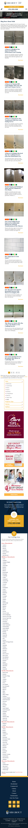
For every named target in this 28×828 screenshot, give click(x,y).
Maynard (4, 604)
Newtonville (5, 619)
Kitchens (8, 391)
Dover (4, 682)
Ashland (4, 563)
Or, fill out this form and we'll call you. (14, 525)
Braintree (4, 674)
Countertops (9, 385)
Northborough (5, 764)
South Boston (5, 755)
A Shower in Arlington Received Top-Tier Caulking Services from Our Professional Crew (14, 155)
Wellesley (5, 715)
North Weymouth (6, 699)
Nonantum (5, 621)
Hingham (4, 723)
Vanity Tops (9, 397)
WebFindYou (17, 826)
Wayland (4, 652)
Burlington (5, 574)
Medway (4, 689)
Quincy (4, 703)
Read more (20, 60)
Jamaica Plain (5, 744)
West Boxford (5, 555)
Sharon (4, 706)
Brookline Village (6, 675)
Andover (4, 545)
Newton (4, 611)
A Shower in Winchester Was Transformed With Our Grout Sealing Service (13, 120)
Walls (7, 399)
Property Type (9, 401)
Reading (4, 631)
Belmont (4, 568)
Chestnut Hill (5, 580)
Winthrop (4, 759)
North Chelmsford (6, 624)
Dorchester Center (6, 739)
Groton (4, 589)
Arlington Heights (6, 562)
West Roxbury (6, 757)
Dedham (4, 681)
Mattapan (4, 745)
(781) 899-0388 (13, 9)
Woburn (4, 667)
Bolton (4, 762)
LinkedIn (14, 806)
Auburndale (5, 565)
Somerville (5, 635)
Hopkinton (5, 592)
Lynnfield (5, 550)
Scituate (4, 725)
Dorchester (5, 737)
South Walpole (6, 708)
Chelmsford (5, 579)
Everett (4, 585)
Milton (4, 692)
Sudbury (4, 640)
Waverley (5, 650)
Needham (5, 696)
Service (7, 404)
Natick (4, 609)
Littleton (4, 599)
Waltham (4, 647)
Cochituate (5, 582)
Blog (2, 376)
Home (14, 781)
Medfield (4, 687)
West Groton (5, 655)
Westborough (5, 769)
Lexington (5, 596)
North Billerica (6, 623)
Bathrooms (8, 383)
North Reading (6, 626)
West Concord (5, 653)
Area (6, 381)
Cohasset (4, 679)
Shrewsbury (5, 766)
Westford (4, 660)
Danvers (4, 548)
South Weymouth (6, 709)
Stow (4, 638)
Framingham (5, 587)
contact (25, 376)
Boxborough (5, 572)
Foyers (7, 389)
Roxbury (4, 752)
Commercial (14, 786)
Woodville (5, 669)
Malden (4, 601)
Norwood (5, 701)
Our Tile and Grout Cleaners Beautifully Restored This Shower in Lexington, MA (13, 291)
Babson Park (5, 672)
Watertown (5, 648)
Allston (4, 728)
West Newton (5, 658)
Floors (7, 387)
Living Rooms (9, 393)
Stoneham (5, 636)
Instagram (9, 802)
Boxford (4, 546)
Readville (5, 747)
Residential (14, 784)
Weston (4, 662)
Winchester (5, 665)
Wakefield (5, 645)
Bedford (4, 567)
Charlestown (5, 733)
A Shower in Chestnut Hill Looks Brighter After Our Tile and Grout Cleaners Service (13, 85)
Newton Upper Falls (7, 618)
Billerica (4, 570)
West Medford (5, 657)
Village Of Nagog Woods (8, 641)
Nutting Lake (5, 630)
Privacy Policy (14, 820)
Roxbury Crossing (6, 754)
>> (18, 372)
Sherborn (4, 633)
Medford (4, 606)
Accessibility (7, 820)
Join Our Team (14, 798)
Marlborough (5, 602)
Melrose (4, 608)
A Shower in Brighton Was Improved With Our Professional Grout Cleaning (13, 51)
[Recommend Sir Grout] (14, 482)
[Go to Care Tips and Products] (14, 424)
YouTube (9, 806)
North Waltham (6, 628)
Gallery (14, 788)
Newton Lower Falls (7, 616)
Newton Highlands (6, 614)
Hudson (4, 594)
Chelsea (4, 735)
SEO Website (10, 826)
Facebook (9, 47)
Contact (14, 793)
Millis (4, 691)
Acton (4, 558)
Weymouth (5, 720)
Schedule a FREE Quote (14, 6)
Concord (4, 584)
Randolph (5, 704)
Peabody (4, 553)
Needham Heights (6, 698)
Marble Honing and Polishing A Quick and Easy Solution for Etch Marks (14, 188)
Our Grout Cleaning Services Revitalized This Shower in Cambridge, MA (13, 358)
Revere (4, 749)
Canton (4, 677)
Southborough (5, 767)
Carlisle (4, 577)
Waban (4, 643)
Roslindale (5, 750)
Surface (7, 406)
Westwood (5, 718)
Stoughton (5, 711)
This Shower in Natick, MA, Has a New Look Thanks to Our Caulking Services (14, 324)
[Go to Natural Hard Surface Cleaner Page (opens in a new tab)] (14, 453)
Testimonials (14, 795)
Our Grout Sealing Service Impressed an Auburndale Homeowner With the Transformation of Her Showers (14, 224)
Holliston (4, 591)
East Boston (5, 740)
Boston (4, 730)
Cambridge (5, 575)
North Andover (6, 551)
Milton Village (6, 694)
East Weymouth (6, 686)
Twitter (11, 47)
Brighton (4, 732)
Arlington (5, 560)
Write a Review (1, 9)
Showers (8, 395)
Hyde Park (5, 742)
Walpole (4, 713)
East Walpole (5, 684)
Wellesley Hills (6, 716)
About (14, 791)
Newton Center (6, 613)
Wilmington (5, 663)
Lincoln (4, 597)
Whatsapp (13, 47)
